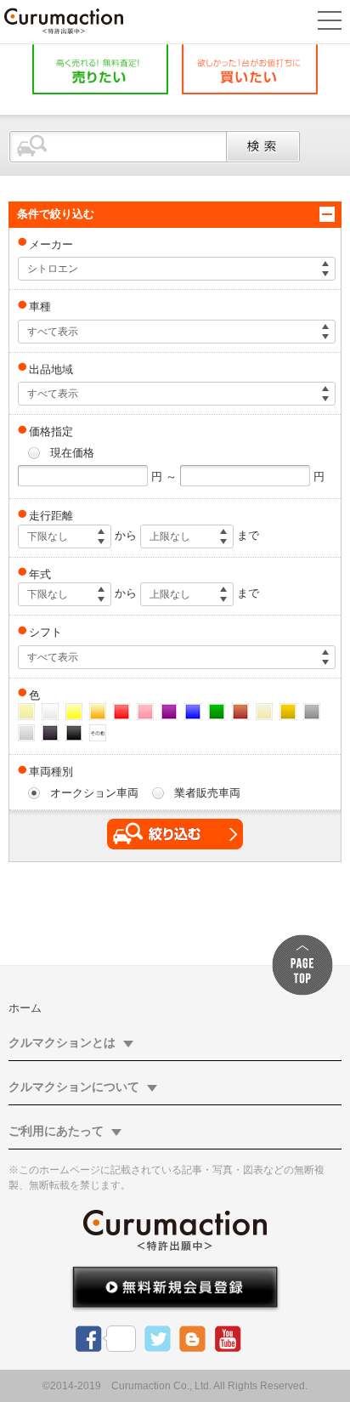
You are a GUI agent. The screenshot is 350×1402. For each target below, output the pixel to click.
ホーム (25, 1008)
